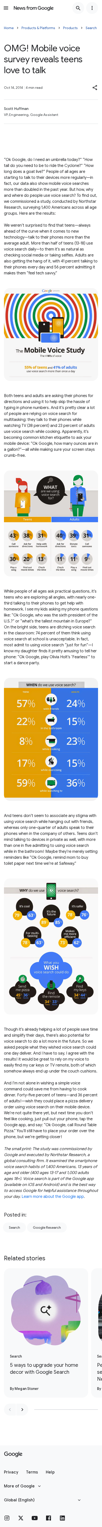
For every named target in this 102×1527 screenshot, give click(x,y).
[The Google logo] (13, 1454)
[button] (95, 88)
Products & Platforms (38, 28)
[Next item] (22, 1410)
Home (9, 28)
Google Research (47, 1227)
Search (91, 28)
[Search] (78, 8)
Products (70, 28)
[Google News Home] (33, 8)
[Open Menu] (6, 8)
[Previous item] (10, 1410)
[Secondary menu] (92, 8)
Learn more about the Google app (53, 1196)
